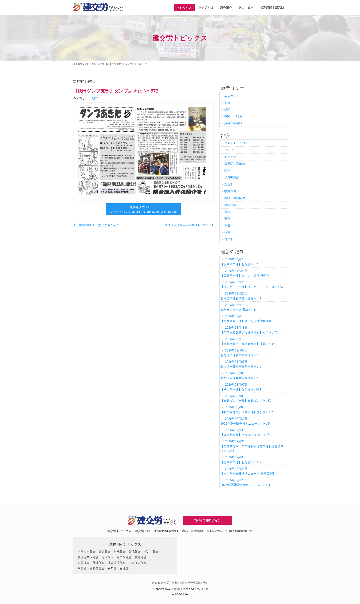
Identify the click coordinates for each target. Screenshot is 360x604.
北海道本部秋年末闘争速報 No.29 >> (189, 225)
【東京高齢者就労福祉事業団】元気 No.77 (249, 329)
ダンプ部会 (151, 551)
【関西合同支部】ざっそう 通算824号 (245, 318)
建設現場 (230, 205)
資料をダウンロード (143, 209)
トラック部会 (87, 551)
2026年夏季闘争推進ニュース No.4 (245, 482)
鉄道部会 (105, 551)
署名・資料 (246, 7)
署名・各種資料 (192, 531)
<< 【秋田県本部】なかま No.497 (95, 225)
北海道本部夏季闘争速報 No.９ (241, 295)
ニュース (230, 95)
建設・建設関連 (234, 198)
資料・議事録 (233, 123)
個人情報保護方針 (241, 531)
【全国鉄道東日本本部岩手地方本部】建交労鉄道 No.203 (252, 446)
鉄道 (227, 232)
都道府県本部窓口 (272, 7)
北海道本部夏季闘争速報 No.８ (241, 352)
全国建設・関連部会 (91, 563)
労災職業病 (231, 177)
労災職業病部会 (88, 557)
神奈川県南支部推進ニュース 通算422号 (247, 471)
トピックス (184, 7)
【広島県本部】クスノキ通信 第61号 (245, 273)
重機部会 (120, 551)
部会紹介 (226, 7)
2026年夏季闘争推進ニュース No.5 (245, 421)
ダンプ (228, 150)
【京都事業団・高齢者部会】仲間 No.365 (248, 341)
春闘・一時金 (233, 116)
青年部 (228, 239)
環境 (227, 212)
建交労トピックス (119, 531)
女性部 (228, 184)
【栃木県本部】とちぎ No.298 (240, 261)
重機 (227, 225)
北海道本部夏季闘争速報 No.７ (241, 364)
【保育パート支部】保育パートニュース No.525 (252, 284)
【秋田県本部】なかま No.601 (240, 386)
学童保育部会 (138, 563)
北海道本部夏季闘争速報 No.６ (241, 375)
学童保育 (230, 191)
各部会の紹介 (216, 531)
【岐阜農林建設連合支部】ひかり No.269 (248, 409)
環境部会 (135, 551)
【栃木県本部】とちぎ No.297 (240, 459)
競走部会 (141, 557)
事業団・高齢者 (234, 164)
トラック (230, 157)
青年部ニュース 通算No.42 (238, 307)
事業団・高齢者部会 (91, 568)
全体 (227, 170)
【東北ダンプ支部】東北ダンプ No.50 (246, 398)
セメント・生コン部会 (117, 557)
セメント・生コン (236, 143)
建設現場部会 (117, 563)
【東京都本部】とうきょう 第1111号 (245, 432)
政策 (227, 109)
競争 (227, 219)
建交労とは (205, 7)
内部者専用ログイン (207, 520)
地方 (95, 98)
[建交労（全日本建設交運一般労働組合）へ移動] (74, 64)
